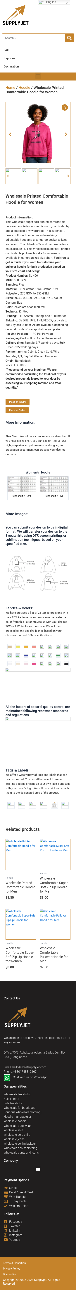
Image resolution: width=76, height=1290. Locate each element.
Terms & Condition (14, 1263)
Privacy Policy (11, 1268)
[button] (38, 76)
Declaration (10, 1274)
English (50, 2)
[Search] (69, 38)
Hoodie (24, 87)
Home (10, 87)
